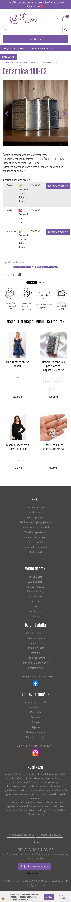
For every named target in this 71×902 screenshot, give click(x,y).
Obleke (36, 722)
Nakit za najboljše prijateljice (35, 522)
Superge (35, 717)
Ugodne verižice (35, 507)
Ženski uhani (35, 512)
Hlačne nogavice (35, 732)
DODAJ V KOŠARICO (58, 186)
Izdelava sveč (35, 643)
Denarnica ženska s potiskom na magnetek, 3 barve (53, 366)
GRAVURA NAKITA (44, 48)
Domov (6, 62)
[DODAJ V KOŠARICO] (17, 365)
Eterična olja (35, 668)
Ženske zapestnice (35, 532)
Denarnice (34, 62)
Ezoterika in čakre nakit (35, 527)
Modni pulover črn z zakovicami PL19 (17, 447)
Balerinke (35, 707)
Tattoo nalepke (35, 586)
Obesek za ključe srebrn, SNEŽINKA (53, 447)
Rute (35, 606)
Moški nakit (35, 552)
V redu (49, 896)
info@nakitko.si (35, 885)
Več (17, 356)
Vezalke (35, 653)
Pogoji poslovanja (51, 834)
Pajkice (35, 727)
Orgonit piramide (35, 658)
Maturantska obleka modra (17, 364)
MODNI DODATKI (19, 62)
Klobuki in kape (35, 648)
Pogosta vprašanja (23, 834)
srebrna (11, 231)
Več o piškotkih (62, 897)
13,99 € (35, 185)
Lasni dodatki (35, 581)
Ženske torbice (35, 591)
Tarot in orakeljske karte (35, 663)
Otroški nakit (35, 542)
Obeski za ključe (35, 633)
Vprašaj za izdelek (14, 262)
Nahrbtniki (35, 596)
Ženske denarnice (49, 62)
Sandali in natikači (35, 702)
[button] (64, 114)
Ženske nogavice (35, 737)
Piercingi (36, 616)
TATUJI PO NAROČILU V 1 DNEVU (18, 48)
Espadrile (35, 712)
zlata (9, 210)
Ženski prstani (35, 517)
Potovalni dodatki (35, 638)
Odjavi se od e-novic (34, 873)
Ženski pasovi (35, 611)
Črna (9, 185)
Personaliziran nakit (35, 547)
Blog (36, 841)
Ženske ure (35, 576)
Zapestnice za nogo (35, 537)
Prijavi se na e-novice (35, 866)
